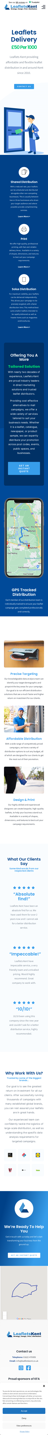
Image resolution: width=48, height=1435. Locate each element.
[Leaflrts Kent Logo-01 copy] (24, 1320)
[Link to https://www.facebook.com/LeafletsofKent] (21, 1368)
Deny (24, 1418)
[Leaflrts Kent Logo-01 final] (20, 4)
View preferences (24, 1426)
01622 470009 (29, 1357)
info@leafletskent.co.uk (27, 1361)
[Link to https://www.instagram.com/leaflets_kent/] (28, 1368)
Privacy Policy (24, 1431)
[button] (44, 1386)
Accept (24, 1411)
